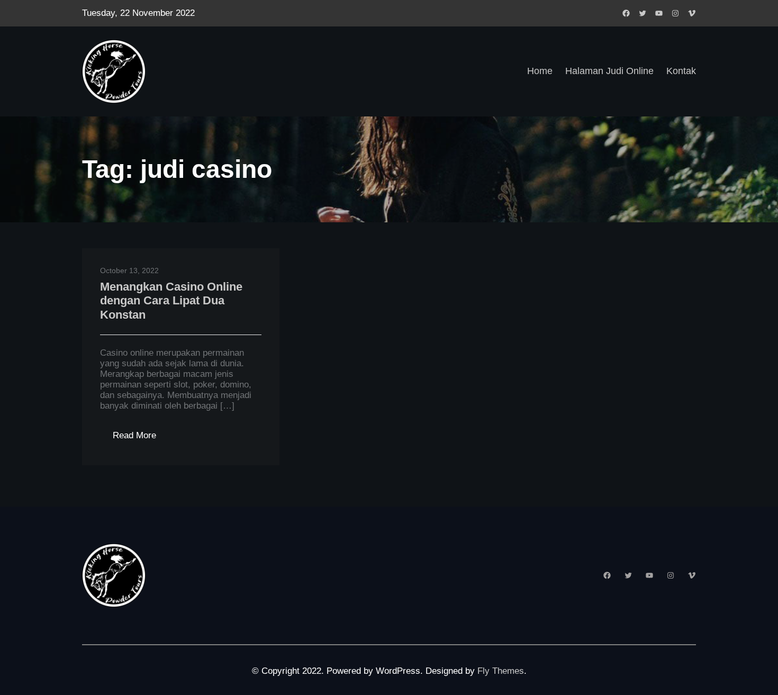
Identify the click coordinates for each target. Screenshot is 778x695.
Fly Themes (500, 671)
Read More (141, 438)
